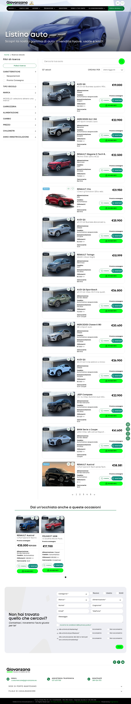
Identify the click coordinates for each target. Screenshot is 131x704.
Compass (87, 395)
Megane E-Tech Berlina (99, 154)
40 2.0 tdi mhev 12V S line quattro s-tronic (96, 292)
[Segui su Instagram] (114, 662)
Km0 (117, 593)
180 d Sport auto (84, 327)
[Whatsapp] (117, 100)
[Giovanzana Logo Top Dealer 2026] (20, 4)
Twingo (90, 255)
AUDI (79, 84)
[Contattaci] (111, 105)
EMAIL (14, 678)
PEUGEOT (47, 536)
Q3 (84, 220)
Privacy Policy (56, 701)
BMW (79, 430)
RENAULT (81, 154)
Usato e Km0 (24, 8)
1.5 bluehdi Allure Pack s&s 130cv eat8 (59, 539)
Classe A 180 (95, 325)
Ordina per (94, 70)
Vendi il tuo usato (78, 8)
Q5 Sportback (90, 290)
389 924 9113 (96, 680)
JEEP (79, 395)
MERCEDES (82, 119)
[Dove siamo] (128, 434)
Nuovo (11, 8)
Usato (104, 593)
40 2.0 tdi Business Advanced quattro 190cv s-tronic (100, 222)
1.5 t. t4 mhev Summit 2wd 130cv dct (93, 397)
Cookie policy (69, 701)
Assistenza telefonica (63, 678)
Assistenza (63, 8)
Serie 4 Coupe (90, 430)
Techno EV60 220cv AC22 (88, 157)
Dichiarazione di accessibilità (88, 701)
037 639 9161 (56, 680)
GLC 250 (93, 119)
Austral (90, 465)
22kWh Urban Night (86, 257)
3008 (55, 536)
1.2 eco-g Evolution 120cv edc (90, 191)
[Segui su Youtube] (122, 662)
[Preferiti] (122, 3)
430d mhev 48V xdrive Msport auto (93, 432)
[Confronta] (118, 3)
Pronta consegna (15, 80)
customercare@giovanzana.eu (24, 680)
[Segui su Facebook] (118, 662)
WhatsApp (97, 678)
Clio (89, 189)
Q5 (84, 84)
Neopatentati (13, 76)
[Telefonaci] (104, 100)
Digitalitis (114, 701)
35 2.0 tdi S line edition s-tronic (91, 362)
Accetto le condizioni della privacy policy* (75, 625)
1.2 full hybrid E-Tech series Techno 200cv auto (97, 467)
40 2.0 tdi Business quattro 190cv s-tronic (95, 87)
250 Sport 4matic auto (87, 122)
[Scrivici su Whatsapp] (128, 438)
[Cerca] (122, 61)
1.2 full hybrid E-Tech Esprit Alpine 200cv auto (37, 538)
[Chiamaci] (128, 429)
